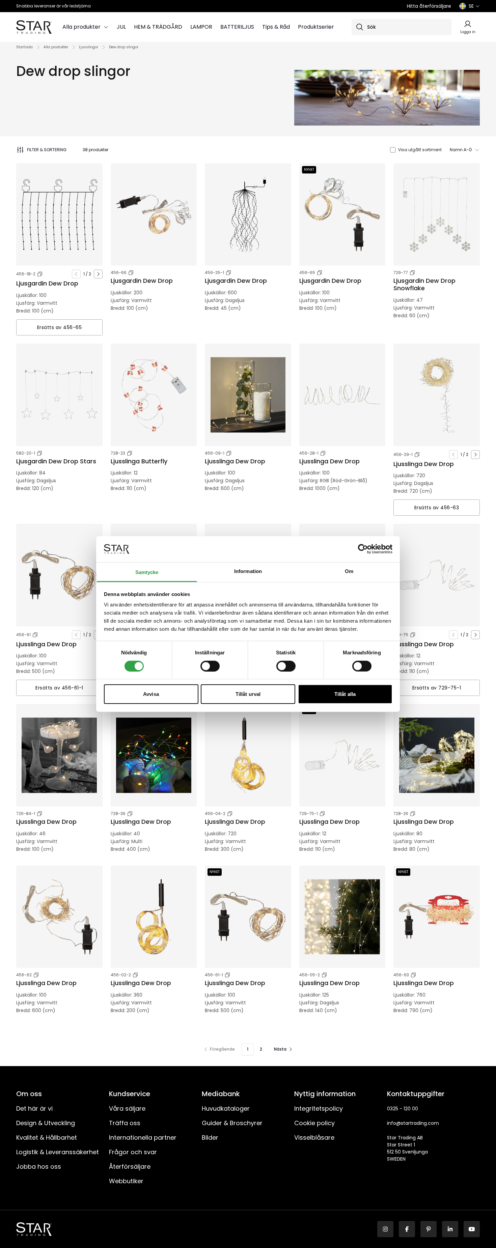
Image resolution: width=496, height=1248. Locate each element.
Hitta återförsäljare (429, 6)
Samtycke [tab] (147, 572)
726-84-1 (25, 813)
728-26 (400, 813)
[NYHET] (342, 214)
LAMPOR (201, 27)
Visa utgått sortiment (420, 150)
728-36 (118, 813)
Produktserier (316, 27)
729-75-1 (308, 813)
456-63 (401, 975)
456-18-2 (25, 274)
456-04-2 (215, 813)
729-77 (400, 272)
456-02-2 (121, 975)
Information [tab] (248, 571)
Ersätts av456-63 (436, 508)
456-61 (23, 634)
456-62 (24, 975)
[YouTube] (472, 1229)
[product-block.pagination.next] (98, 274)
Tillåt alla (345, 694)
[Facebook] (407, 1229)
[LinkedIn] (450, 1229)
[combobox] (465, 150)
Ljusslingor (88, 47)
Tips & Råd (276, 27)
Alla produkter (81, 27)
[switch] (210, 665)
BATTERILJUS (237, 27)
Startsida (24, 47)
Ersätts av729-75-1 (436, 688)
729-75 (400, 634)
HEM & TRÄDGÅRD (158, 27)
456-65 (307, 272)
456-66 (119, 272)
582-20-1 (25, 453)
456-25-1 (214, 272)
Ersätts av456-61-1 (59, 688)
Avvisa (151, 694)
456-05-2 (309, 975)
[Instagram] (385, 1229)
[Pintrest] (428, 1229)
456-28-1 (309, 453)
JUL (121, 27)
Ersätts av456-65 (59, 327)
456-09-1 (214, 453)
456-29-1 (403, 454)
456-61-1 (214, 975)
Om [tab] (349, 571)
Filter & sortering (46, 150)
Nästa (280, 1049)
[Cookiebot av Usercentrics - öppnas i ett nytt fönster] (362, 549)
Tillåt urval (248, 694)
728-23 (118, 453)
